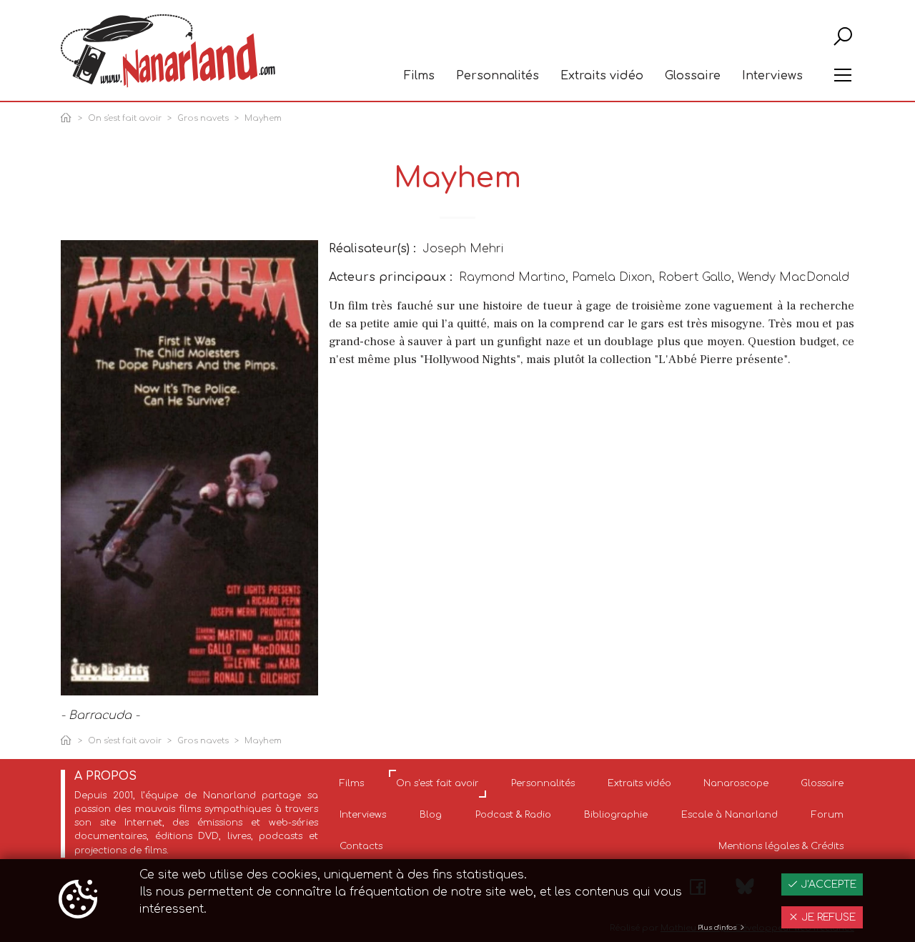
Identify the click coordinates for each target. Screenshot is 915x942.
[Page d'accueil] (68, 119)
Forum (827, 815)
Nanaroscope (735, 783)
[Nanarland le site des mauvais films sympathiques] (168, 51)
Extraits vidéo (601, 75)
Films (419, 75)
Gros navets (203, 118)
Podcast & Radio (513, 815)
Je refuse (827, 917)
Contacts (361, 846)
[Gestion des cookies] (78, 900)
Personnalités (497, 75)
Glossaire (693, 75)
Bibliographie (616, 815)
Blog (431, 815)
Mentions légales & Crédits (781, 846)
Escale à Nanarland (729, 815)
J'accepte (827, 884)
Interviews (772, 75)
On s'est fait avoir (125, 118)
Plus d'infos (718, 927)
